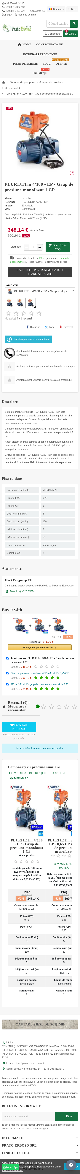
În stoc (8, 205)
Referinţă (10, 201)
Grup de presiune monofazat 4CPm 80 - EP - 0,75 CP (40, 673)
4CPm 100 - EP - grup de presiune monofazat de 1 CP (40, 684)
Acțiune (60, 773)
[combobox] (62, 24)
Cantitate (16, 246)
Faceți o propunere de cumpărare (31, 339)
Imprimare (20, 778)
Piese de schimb (27, 14)
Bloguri (8, 14)
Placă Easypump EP (18, 580)
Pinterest (68, 327)
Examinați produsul (19, 726)
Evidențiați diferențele (29, 773)
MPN (7, 209)
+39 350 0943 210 (14, 3)
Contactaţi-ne (37, 11)
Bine (68, 1116)
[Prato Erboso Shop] (17, 28)
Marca (8, 198)
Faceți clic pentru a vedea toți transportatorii (40, 271)
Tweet (52, 327)
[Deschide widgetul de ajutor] (71, 1165)
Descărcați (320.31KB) (19, 591)
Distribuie (35, 327)
